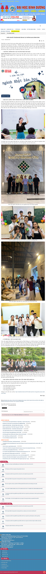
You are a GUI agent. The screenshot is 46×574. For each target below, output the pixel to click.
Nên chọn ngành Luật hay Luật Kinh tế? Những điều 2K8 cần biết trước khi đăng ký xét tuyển (21, 483)
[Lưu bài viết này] (43, 40)
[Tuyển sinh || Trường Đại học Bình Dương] (23, 10)
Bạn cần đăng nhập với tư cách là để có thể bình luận (15, 414)
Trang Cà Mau (4, 567)
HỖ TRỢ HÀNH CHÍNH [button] (31, 29)
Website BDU (3, 1)
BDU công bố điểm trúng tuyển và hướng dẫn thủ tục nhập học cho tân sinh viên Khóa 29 (20, 478)
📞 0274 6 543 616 (4, 556)
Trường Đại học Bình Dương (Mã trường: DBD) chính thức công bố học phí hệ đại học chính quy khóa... (22, 515)
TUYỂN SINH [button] (17, 29)
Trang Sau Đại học (4, 566)
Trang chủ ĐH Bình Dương (6, 560)
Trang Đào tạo (4, 564)
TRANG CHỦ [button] (3, 29)
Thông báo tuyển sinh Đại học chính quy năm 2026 (14, 525)
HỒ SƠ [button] (43, 29)
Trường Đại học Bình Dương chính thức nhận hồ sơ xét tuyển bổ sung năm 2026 (19, 473)
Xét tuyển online (4, 562)
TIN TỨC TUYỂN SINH (6, 503)
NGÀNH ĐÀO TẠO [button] (10, 29)
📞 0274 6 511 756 (4, 554)
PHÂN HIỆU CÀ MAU (10, 1)
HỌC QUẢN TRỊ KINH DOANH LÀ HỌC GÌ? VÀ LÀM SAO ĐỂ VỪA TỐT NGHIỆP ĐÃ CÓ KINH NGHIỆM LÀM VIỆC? (24, 488)
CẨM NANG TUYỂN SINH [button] (5, 31)
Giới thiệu (17, 1)
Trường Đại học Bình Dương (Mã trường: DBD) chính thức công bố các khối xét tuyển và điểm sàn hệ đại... (23, 520)
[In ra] (41, 40)
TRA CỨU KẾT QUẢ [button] (15, 31)
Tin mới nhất (4, 461)
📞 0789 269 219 (4, 551)
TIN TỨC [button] (39, 29)
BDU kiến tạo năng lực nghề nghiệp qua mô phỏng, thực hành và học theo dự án (19, 464)
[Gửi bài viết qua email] (39, 40)
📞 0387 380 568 (4, 552)
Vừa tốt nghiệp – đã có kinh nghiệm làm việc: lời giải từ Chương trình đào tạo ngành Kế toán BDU (22, 498)
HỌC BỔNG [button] (24, 29)
